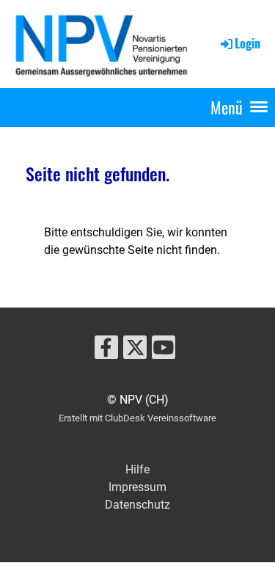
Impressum (137, 487)
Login (247, 43)
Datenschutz (137, 505)
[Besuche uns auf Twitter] (135, 351)
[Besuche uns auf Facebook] (106, 351)
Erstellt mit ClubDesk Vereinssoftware (137, 418)
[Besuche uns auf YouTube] (163, 351)
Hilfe (137, 469)
